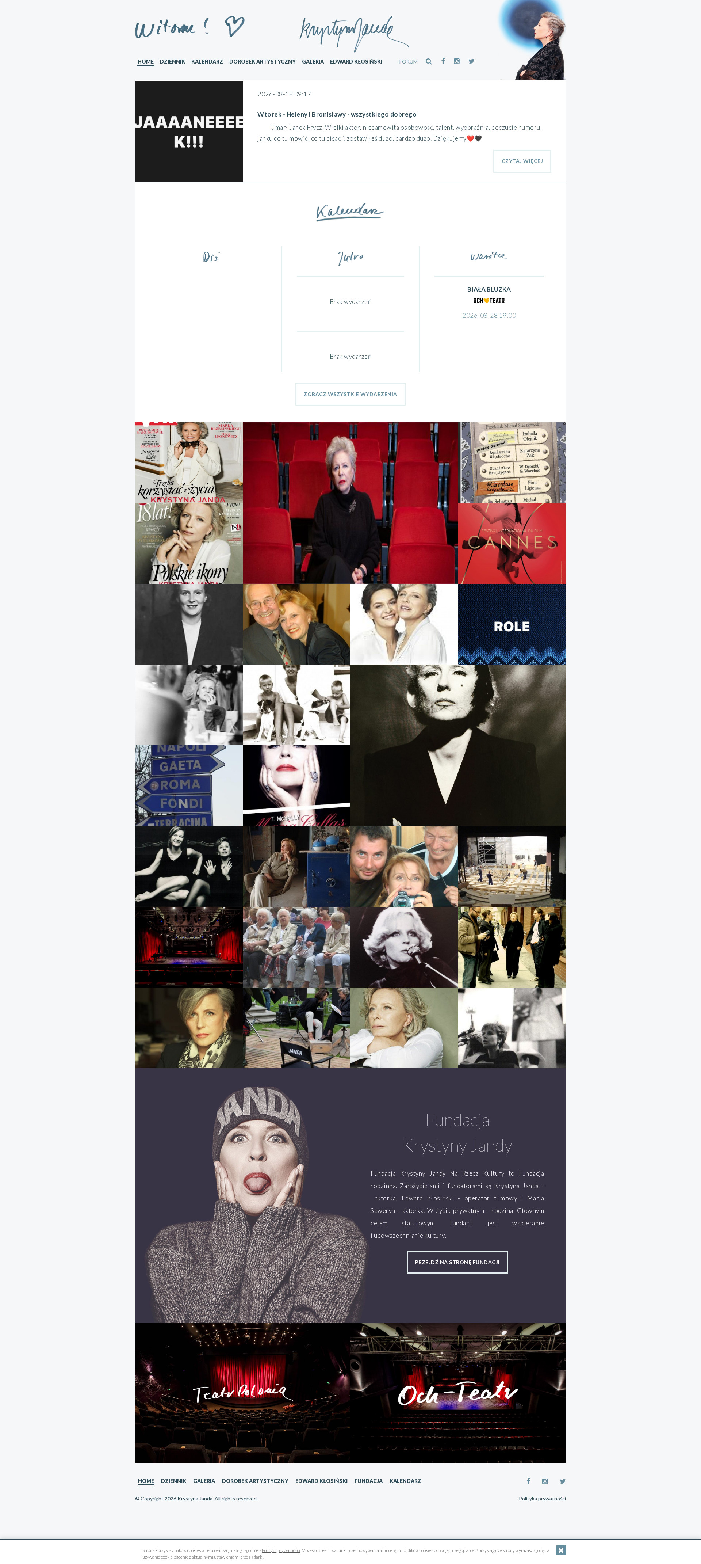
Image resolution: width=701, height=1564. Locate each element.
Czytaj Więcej (522, 161)
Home (146, 61)
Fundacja (369, 1481)
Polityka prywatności (542, 1498)
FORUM (408, 61)
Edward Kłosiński (356, 61)
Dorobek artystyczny (262, 61)
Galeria (313, 61)
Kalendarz (207, 61)
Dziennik (172, 61)
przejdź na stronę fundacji (457, 1262)
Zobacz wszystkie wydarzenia (350, 394)
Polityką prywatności (281, 1550)
